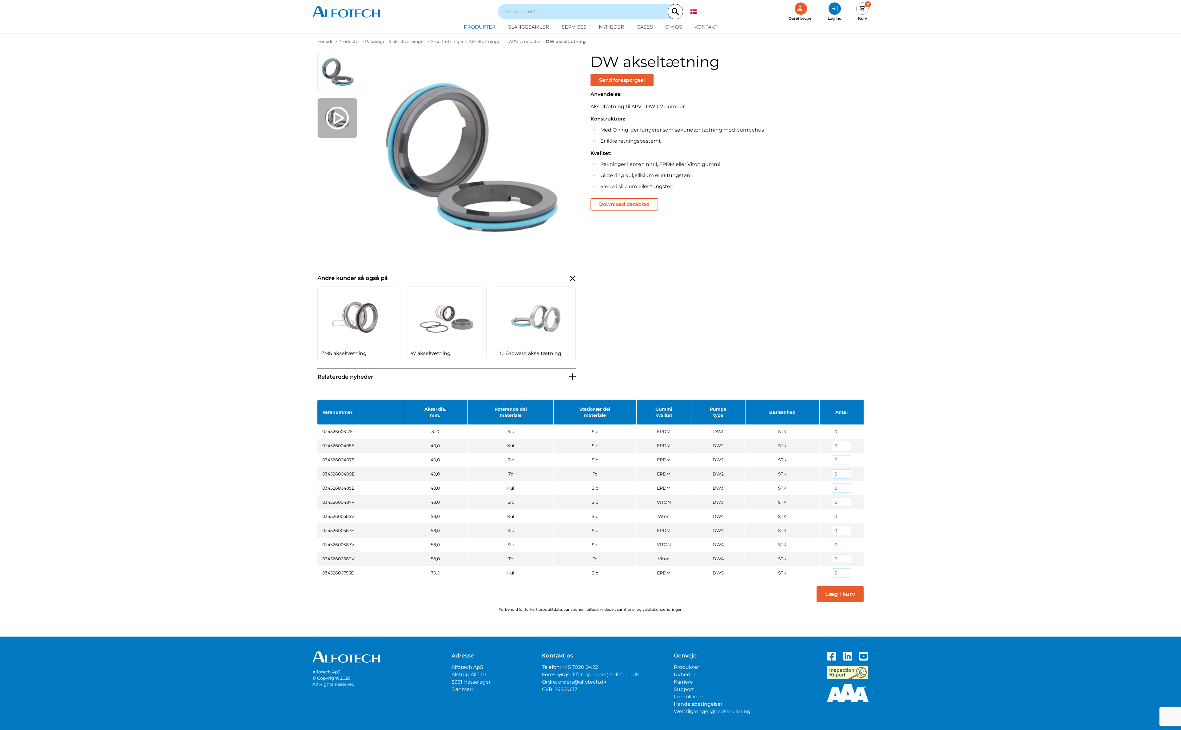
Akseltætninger (447, 41)
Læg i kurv (840, 594)
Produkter (480, 27)
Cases (645, 27)
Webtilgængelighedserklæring (712, 711)
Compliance (688, 697)
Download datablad (624, 204)
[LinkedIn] (848, 656)
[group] (357, 323)
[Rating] (848, 693)
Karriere (683, 682)
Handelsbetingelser (698, 704)
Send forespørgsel (622, 80)
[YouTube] (864, 656)
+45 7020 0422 (580, 667)
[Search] (675, 11)
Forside (325, 41)
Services (574, 27)
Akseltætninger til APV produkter (505, 41)
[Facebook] (832, 656)
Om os (673, 27)
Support (684, 689)
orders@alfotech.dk (582, 682)
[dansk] (696, 12)
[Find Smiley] (848, 672)
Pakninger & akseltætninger (395, 41)
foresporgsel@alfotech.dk (607, 674)
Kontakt (705, 27)
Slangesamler (528, 27)
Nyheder (611, 27)
